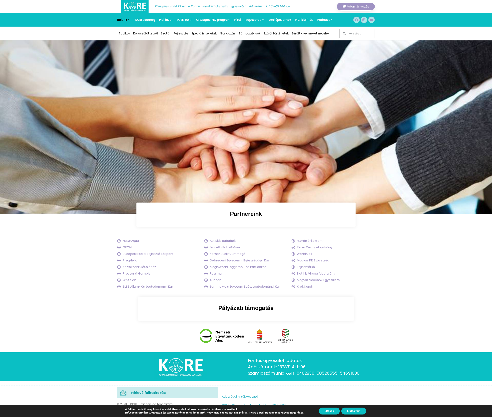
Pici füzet (166, 20)
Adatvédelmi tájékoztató (240, 396)
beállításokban (268, 412)
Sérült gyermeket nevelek (310, 33)
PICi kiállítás (304, 20)
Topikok (124, 33)
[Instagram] (364, 20)
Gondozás (228, 33)
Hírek (238, 20)
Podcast (323, 20)
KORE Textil (184, 20)
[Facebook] (356, 20)
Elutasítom (353, 411)
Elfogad (329, 411)
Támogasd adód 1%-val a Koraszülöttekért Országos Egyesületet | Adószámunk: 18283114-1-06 (222, 6)
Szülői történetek (276, 33)
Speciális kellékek (204, 33)
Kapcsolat (253, 20)
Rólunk (122, 20)
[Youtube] (371, 20)
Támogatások (249, 33)
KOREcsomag (145, 20)
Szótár (166, 33)
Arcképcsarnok (280, 20)
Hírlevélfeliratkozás (148, 392)
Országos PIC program (213, 20)
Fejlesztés (181, 33)
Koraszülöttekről (145, 33)
